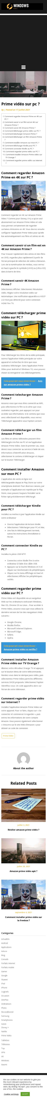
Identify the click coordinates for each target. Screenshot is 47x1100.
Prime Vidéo (8, 736)
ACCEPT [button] (25, 1094)
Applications (6, 947)
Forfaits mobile (7, 967)
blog (3, 955)
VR (2, 1056)
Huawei (4, 979)
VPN (3, 1052)
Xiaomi (4, 1064)
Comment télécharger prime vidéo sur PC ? (22, 131)
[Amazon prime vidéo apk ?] (23, 850)
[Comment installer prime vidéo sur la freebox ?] (23, 893)
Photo (4, 1008)
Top (3, 1048)
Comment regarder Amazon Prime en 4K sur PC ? (23, 117)
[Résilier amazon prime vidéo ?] (23, 804)
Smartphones (7, 1020)
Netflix (4, 1031)
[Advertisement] (23, 38)
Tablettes (5, 1040)
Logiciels (5, 991)
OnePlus (4, 1000)
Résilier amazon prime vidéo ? (23, 829)
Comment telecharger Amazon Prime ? (21, 134)
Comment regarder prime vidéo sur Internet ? (24, 161)
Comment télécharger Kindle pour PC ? (21, 145)
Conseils (4, 959)
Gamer (4, 971)
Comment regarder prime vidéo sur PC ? (22, 151)
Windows (5, 1060)
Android (4, 943)
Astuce (4, 951)
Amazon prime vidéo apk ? (23, 871)
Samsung (5, 1016)
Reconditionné (7, 1012)
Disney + (5, 1027)
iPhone (4, 987)
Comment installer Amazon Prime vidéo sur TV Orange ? (24, 156)
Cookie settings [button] (11, 1094)
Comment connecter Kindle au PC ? (19, 148)
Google (4, 975)
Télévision (5, 1044)
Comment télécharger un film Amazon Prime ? (23, 138)
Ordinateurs (6, 1004)
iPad (3, 983)
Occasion (5, 995)
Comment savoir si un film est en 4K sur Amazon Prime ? (21, 123)
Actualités (5, 939)
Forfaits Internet (8, 963)
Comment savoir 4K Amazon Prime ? (20, 128)
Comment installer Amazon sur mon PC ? (22, 142)
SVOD (3, 1024)
